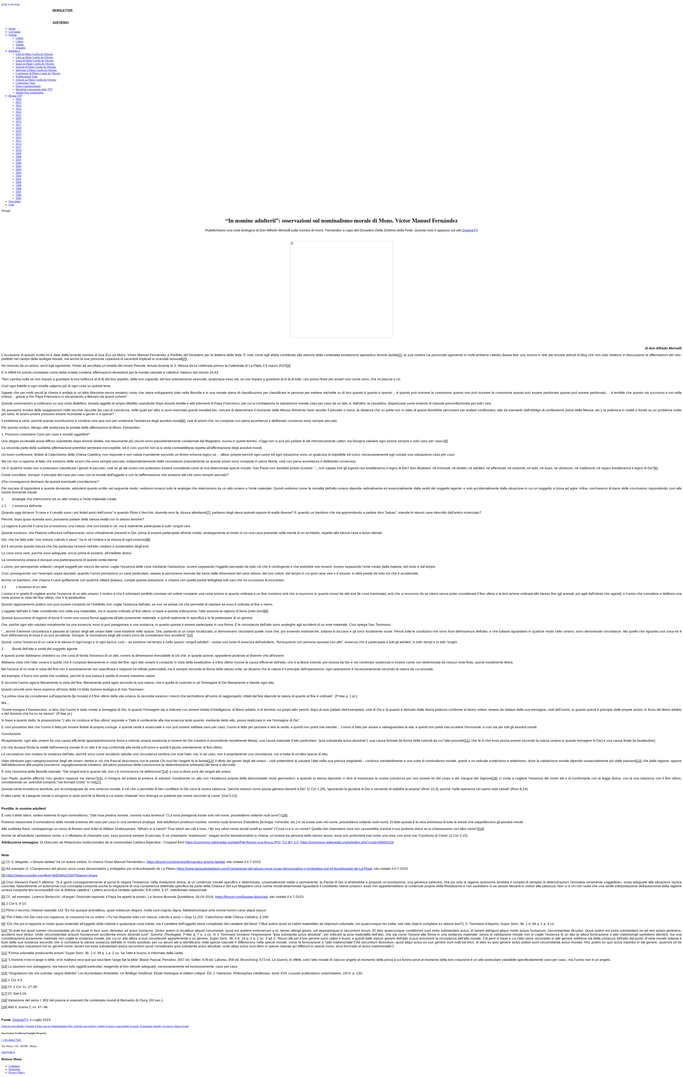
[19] (481, 829)
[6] (656, 468)
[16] (494, 778)
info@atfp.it (8, 1052)
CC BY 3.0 (290, 842)
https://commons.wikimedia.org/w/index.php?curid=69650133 (347, 842)
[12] (210, 761)
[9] (266, 611)
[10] (190, 635)
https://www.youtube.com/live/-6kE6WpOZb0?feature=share (51, 875)
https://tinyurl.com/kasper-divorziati (241, 897)
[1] (400, 355)
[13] (639, 761)
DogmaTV (20, 1020)
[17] (98, 782)
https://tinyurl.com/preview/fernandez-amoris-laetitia (186, 862)
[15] (99, 778)
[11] (467, 740)
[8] (148, 539)
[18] (284, 815)
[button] (13, 34)
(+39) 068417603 (11, 1040)
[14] (165, 771)
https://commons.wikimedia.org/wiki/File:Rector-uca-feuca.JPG (232, 842)
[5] (446, 441)
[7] (208, 512)
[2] (184, 359)
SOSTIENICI (60, 22)
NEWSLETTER (62, 10)
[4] (183, 421)
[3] (288, 365)
